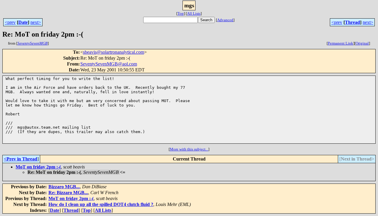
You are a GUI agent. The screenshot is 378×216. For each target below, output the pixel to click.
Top (180, 13)
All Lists (194, 13)
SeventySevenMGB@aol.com (108, 63)
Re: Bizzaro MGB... (68, 192)
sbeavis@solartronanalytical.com (113, 52)
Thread (352, 22)
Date (23, 22)
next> (35, 22)
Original (362, 43)
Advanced (225, 20)
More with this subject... (189, 149)
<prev (10, 22)
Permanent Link (340, 43)
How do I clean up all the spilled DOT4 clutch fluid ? (100, 204)
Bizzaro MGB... (64, 186)
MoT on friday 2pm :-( (38, 166)
